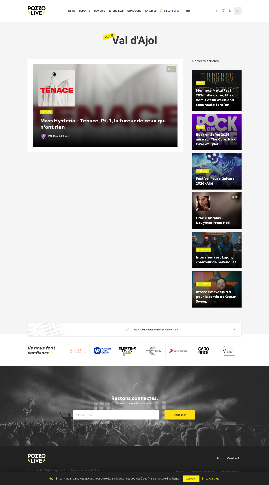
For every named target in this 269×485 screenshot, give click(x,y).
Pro (187, 10)
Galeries (150, 10)
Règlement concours (202, 471)
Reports (84, 10)
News (71, 10)
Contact (233, 458)
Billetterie (171, 10)
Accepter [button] (191, 478)
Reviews (99, 10)
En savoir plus (210, 478)
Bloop (97, 470)
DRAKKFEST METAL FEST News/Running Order (152, 329)
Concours (134, 10)
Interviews (116, 10)
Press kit (180, 471)
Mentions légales (229, 471)
